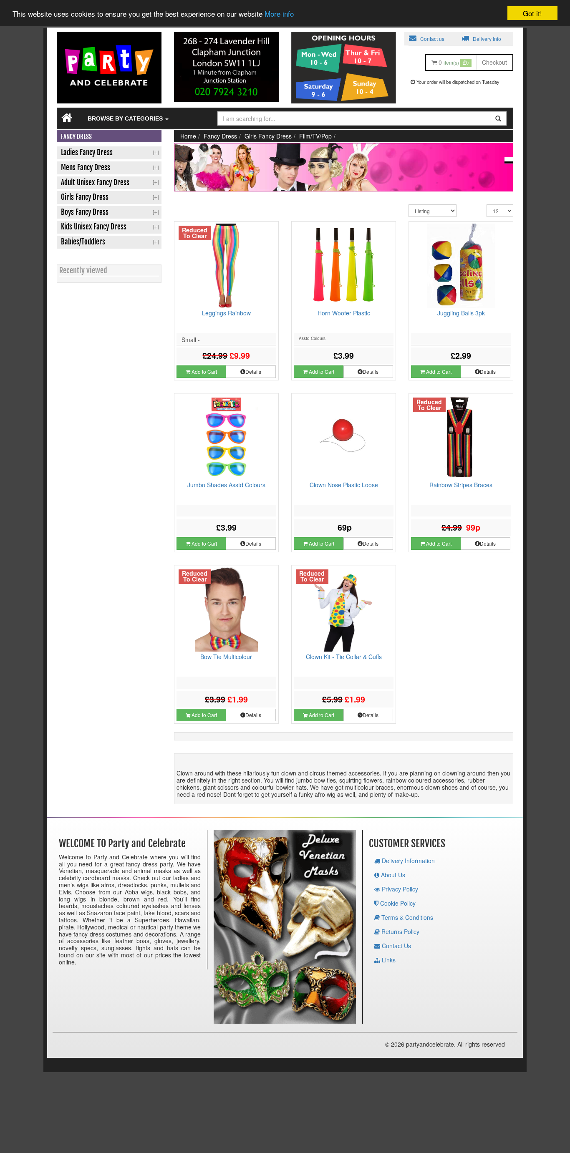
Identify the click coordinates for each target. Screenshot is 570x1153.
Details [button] (253, 371)
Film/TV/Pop (315, 136)
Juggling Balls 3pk (461, 313)
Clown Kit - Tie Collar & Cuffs (344, 656)
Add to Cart (203, 371)
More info (279, 14)
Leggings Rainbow (226, 313)
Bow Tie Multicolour (226, 656)
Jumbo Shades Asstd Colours (226, 485)
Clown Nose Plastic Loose (344, 485)
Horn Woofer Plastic (344, 313)
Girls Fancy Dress (268, 136)
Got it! (532, 13)
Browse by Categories (126, 118)
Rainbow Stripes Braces (460, 485)
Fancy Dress (220, 136)
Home (188, 136)
